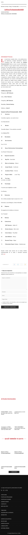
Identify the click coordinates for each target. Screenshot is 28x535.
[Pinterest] (21, 264)
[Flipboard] (9, 490)
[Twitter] (18, 264)
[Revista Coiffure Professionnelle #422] (7, 446)
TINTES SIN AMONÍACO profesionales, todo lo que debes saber (20, 428)
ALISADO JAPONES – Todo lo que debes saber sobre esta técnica (6, 413)
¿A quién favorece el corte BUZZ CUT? (20, 412)
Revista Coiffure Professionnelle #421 (19, 452)
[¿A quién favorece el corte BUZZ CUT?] (21, 406)
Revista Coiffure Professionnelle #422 (5, 452)
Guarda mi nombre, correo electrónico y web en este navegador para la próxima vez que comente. (15, 303)
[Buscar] (26, 2)
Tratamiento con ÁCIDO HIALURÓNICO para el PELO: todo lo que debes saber (6, 428)
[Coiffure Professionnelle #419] (21, 460)
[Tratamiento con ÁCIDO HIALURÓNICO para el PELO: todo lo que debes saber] (7, 421)
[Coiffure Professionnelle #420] (7, 460)
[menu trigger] (3, 2)
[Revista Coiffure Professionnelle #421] (21, 446)
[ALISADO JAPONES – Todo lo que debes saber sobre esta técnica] (7, 406)
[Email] (25, 264)
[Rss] (6, 490)
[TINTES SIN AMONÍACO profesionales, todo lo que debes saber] (21, 421)
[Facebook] (14, 264)
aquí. (4, 254)
